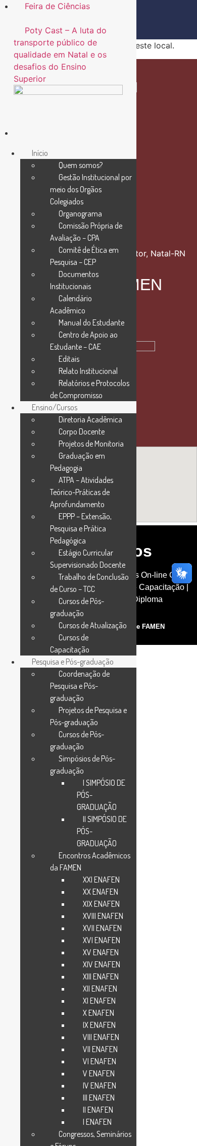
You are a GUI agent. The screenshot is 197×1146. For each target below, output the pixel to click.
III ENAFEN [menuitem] (99, 1098)
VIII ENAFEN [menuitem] (101, 1037)
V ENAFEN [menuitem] (99, 1073)
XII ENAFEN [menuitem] (100, 989)
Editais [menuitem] (69, 359)
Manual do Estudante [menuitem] (91, 322)
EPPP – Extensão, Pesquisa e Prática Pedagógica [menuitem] (81, 528)
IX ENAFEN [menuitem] (99, 1025)
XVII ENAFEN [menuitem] (102, 928)
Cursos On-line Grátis (151, 575)
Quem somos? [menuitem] (81, 165)
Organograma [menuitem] (80, 213)
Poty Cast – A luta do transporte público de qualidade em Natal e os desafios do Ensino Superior (60, 54)
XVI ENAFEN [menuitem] (101, 940)
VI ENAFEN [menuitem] (99, 1061)
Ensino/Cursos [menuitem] (54, 407)
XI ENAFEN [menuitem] (99, 1001)
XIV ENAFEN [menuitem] (101, 964)
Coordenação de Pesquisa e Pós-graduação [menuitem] (80, 686)
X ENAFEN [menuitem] (98, 1013)
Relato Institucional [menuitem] (88, 371)
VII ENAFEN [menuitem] (100, 1049)
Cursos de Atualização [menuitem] (93, 625)
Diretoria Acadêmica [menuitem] (90, 419)
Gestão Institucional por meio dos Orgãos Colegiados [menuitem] (91, 189)
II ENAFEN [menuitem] (98, 1110)
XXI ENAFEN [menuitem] (101, 880)
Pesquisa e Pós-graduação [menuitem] (73, 662)
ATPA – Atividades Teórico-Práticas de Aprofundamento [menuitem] (81, 492)
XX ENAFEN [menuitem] (100, 892)
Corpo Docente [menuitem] (82, 431)
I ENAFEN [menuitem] (97, 1122)
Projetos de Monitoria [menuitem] (91, 444)
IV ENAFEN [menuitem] (99, 1085)
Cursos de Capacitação (142, 587)
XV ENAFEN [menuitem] (101, 952)
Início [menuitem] (40, 153)
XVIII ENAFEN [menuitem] (103, 916)
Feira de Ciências (57, 6)
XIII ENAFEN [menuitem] (101, 976)
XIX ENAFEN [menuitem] (101, 904)
